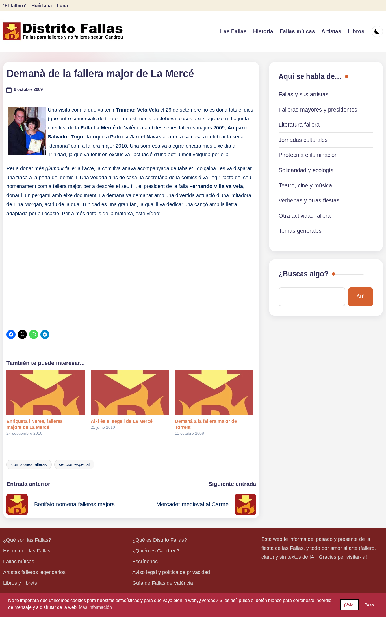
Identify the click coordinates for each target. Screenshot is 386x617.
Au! (360, 296)
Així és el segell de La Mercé (122, 421)
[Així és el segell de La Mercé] (130, 392)
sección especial (74, 464)
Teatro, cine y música (305, 185)
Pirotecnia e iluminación (308, 155)
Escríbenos (145, 561)
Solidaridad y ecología (306, 170)
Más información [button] (95, 607)
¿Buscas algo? (303, 274)
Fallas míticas (18, 561)
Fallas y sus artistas (303, 94)
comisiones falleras (29, 464)
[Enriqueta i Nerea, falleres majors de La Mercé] (45, 392)
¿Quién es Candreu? (155, 551)
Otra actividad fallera (305, 216)
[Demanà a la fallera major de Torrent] (214, 392)
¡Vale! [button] (349, 605)
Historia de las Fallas (26, 551)
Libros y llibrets (20, 583)
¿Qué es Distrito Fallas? (159, 540)
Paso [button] (369, 605)
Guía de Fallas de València (162, 583)
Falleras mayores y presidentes (318, 109)
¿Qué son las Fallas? (27, 540)
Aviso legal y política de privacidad (171, 572)
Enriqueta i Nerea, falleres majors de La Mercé (34, 424)
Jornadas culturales (303, 140)
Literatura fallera (299, 124)
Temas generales (300, 231)
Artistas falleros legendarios (34, 572)
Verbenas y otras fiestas (309, 200)
